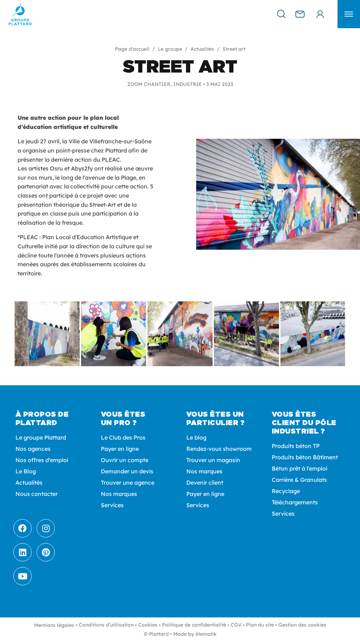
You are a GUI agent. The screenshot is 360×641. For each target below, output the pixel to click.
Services (112, 505)
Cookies (148, 625)
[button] (349, 14)
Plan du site (260, 625)
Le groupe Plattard (40, 437)
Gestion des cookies (302, 625)
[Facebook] (22, 528)
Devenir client (204, 482)
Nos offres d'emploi (41, 459)
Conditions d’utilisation (106, 625)
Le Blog (25, 471)
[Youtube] (22, 576)
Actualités (29, 482)
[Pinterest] (46, 552)
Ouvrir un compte (124, 459)
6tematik (206, 634)
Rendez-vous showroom (219, 448)
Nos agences (33, 448)
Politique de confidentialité (194, 625)
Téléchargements (295, 502)
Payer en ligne (120, 448)
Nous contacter (36, 493)
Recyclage (286, 490)
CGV (236, 625)
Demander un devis (127, 471)
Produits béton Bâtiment (305, 457)
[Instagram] (46, 528)
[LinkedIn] (22, 552)
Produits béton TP (296, 445)
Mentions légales (54, 625)
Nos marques (119, 493)
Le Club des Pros (123, 437)
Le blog (196, 437)
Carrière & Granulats (299, 479)
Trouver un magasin (213, 459)
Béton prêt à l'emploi (299, 468)
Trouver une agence (127, 482)
